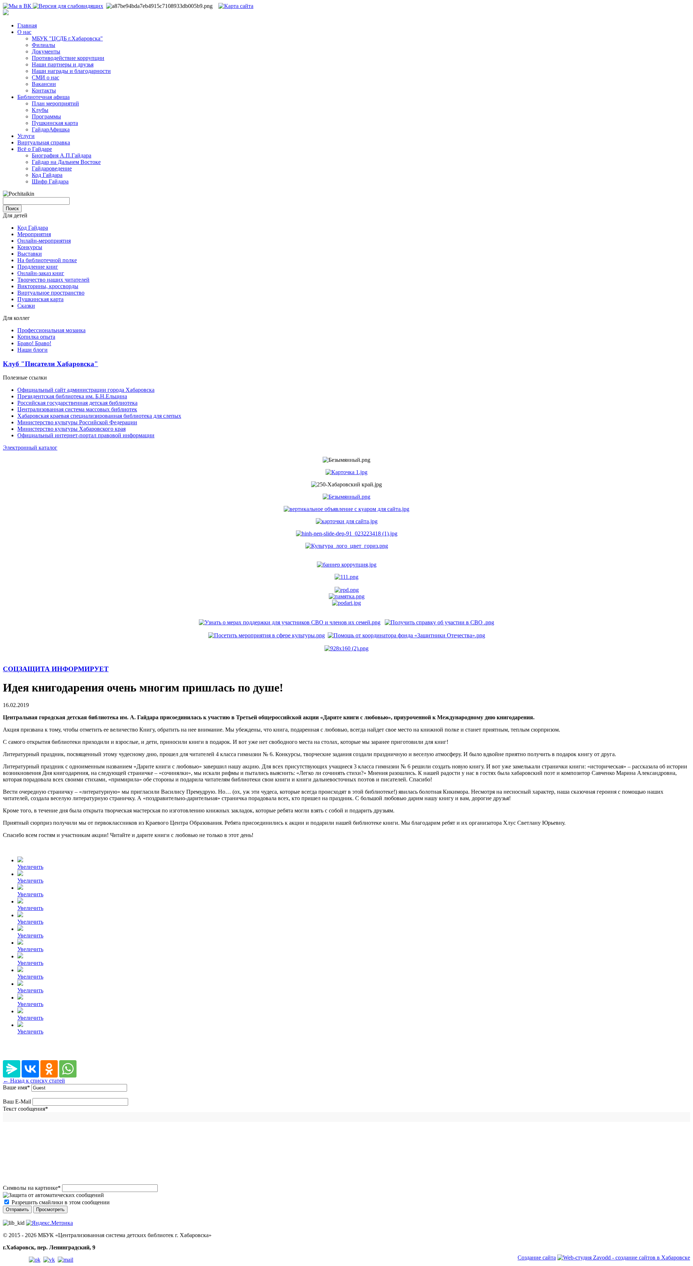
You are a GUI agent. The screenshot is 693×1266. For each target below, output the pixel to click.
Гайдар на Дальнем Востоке (66, 162)
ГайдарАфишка (51, 129)
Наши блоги (32, 350)
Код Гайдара (47, 175)
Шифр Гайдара (50, 181)
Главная (27, 25)
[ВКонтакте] (30, 1069)
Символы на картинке (32, 1188)
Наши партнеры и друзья (62, 64)
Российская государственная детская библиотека (77, 403)
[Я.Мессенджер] (11, 1069)
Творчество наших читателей (53, 280)
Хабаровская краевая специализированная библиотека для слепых (99, 416)
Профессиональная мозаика (51, 330)
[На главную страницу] (6, 13)
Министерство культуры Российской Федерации (77, 422)
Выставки (29, 254)
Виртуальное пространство (50, 293)
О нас (24, 32)
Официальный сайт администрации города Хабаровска (85, 390)
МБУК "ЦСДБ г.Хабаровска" (67, 38)
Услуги (26, 136)
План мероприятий (55, 103)
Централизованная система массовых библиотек (77, 409)
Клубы (40, 110)
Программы (46, 116)
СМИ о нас (45, 77)
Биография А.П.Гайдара (61, 155)
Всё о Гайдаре (34, 149)
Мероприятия (34, 234)
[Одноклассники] (49, 1069)
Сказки (26, 306)
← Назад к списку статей (34, 1081)
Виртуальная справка (43, 142)
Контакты (44, 90)
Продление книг (37, 267)
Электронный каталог (30, 448)
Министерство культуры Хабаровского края (71, 429)
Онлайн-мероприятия (44, 241)
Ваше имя (16, 1087)
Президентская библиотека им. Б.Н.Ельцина (72, 396)
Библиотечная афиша (43, 97)
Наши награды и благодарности (71, 71)
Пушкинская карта (55, 123)
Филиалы (43, 45)
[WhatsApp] (68, 1069)
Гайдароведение (52, 168)
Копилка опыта (36, 337)
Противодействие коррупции (68, 58)
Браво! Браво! (34, 343)
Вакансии (44, 84)
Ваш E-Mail (17, 1101)
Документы (46, 51)
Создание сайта (537, 1257)
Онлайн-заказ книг (40, 273)
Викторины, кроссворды (47, 286)
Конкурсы (29, 247)
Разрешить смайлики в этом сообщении (61, 1202)
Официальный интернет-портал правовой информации (85, 435)
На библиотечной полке (47, 260)
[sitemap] (235, 6)
